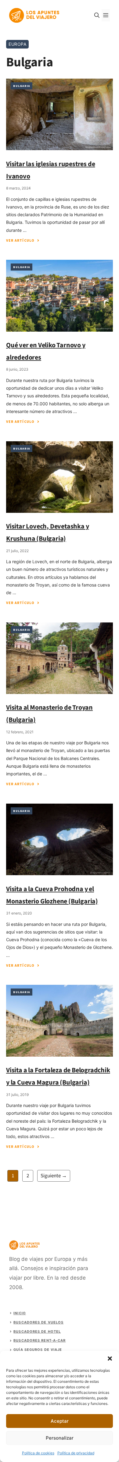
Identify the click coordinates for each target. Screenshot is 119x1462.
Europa (17, 44)
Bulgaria (21, 86)
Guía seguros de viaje (37, 1349)
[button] (110, 1358)
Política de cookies (38, 1453)
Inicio (19, 1313)
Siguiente (54, 1175)
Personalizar (60, 1438)
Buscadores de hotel (37, 1331)
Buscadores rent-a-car (39, 1340)
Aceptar (60, 1421)
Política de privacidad (75, 1453)
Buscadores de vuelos (38, 1322)
